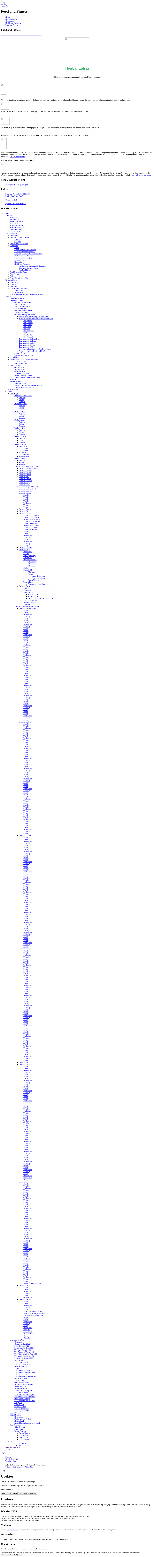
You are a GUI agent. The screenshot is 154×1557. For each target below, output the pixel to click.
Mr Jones (26, 333)
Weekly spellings (29, 556)
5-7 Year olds (19, 369)
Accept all (13, 1493)
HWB (3, 1453)
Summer (22, 402)
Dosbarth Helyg (20, 444)
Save (20, 1555)
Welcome (13, 217)
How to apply (19, 1417)
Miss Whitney (28, 335)
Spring (21, 400)
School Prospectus (16, 225)
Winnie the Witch (20, 1388)
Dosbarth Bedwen (20, 404)
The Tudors (27, 1332)
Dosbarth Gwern (20, 428)
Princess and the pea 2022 (23, 1358)
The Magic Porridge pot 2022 (25, 1356)
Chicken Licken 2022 (22, 1344)
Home (7, 17)
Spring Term (23, 452)
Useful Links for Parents (23, 375)
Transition (27, 604)
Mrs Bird (26, 329)
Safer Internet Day (21, 363)
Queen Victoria (33, 580)
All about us (14, 219)
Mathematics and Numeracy (24, 256)
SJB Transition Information (33, 1316)
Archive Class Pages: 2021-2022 (26, 467)
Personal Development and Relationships (29, 385)
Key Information (11, 19)
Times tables (27, 558)
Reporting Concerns (21, 373)
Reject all (5, 1493)
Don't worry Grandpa (22, 1399)
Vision (16, 248)
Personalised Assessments (23, 355)
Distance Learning (30, 560)
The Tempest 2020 (30, 600)
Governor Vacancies (17, 298)
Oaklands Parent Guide (22, 302)
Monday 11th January (31, 515)
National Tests (28, 1334)
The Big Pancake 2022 (22, 1364)
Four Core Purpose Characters (25, 250)
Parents (17, 240)
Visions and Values (16, 221)
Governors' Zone (16, 229)
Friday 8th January (30, 529)
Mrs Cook (27, 327)
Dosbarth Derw (19, 458)
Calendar (13, 284)
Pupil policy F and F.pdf (14, 196)
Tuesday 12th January (31, 517)
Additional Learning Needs (19, 238)
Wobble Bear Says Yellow (23, 1384)
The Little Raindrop (21, 1393)
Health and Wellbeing (13, 23)
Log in (3, 4)
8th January (32, 566)
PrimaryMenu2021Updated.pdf (16, 185)
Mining (30, 574)
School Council (15, 1413)
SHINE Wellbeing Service (19, 288)
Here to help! (19, 1421)
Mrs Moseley (28, 323)
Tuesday (26, 497)
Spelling (26, 588)
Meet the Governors (17, 227)
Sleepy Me (18, 1403)
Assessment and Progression (24, 252)
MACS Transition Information (34, 1314)
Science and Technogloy (23, 258)
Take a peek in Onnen (27, 345)
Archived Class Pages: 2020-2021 (26, 487)
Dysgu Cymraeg (20, 1431)
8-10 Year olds (19, 371)
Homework (27, 552)
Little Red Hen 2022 (21, 1346)
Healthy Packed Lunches (141, 175)
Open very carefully (21, 1382)
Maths (25, 450)
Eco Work (18, 1445)
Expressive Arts (20, 260)
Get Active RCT (11, 200)
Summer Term (24, 456)
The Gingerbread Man (22, 1411)
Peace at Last (19, 1405)
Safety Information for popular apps (27, 377)
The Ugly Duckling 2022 (23, 1350)
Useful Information (16, 300)
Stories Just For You (17, 1340)
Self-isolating (28, 592)
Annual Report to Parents (19, 244)
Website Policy (10, 1461)
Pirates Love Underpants (23, 1391)
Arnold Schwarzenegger (32, 1283)
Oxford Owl (27, 1176)
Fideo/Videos (23, 1437)
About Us (8, 215)
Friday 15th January (30, 523)
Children (17, 242)
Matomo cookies (12, 1530)
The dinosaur (19, 1380)
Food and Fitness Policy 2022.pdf (17, 194)
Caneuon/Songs (24, 1439)
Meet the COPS (20, 1443)
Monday (26, 495)
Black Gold (27, 570)
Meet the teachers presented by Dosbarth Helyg (36, 319)
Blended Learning (29, 602)
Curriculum (9, 21)
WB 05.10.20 (33, 596)
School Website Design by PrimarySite (19, 1467)
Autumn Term (24, 446)
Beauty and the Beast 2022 (24, 1348)
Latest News (14, 282)
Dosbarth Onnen (20, 412)
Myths (25, 568)
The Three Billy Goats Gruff (24, 1372)
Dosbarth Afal (19, 420)
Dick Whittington (20, 1366)
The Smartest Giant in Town (24, 1401)
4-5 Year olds (19, 367)
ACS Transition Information (33, 1311)
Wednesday (27, 503)
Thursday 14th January (31, 521)
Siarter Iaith (14, 390)
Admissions (14, 236)
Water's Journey (29, 582)
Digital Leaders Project (22, 1419)
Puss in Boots (19, 1368)
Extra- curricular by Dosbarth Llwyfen (32, 351)
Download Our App (12, 1447)
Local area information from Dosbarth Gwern (35, 349)
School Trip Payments (22, 306)
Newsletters (14, 286)
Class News (27, 1178)
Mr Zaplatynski (28, 331)
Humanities (18, 262)
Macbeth (26, 1330)
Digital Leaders (15, 1415)
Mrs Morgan (27, 325)
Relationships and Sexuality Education (32, 266)
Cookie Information (12, 1459)
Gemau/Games (24, 1433)
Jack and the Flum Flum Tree (24, 1397)
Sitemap (8, 1457)
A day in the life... (38, 576)
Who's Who (14, 223)
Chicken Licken (20, 1407)
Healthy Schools (16, 381)
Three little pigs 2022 (22, 1362)
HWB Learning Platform (23, 310)
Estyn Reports (15, 274)
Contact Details (15, 231)
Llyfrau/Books (24, 1435)
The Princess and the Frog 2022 (25, 1354)
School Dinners (19, 304)
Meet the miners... (38, 578)
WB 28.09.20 (33, 594)
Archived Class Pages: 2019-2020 (26, 606)
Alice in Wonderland (21, 1409)
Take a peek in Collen (26, 343)
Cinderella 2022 (20, 1360)
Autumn (22, 398)
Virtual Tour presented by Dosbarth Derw (34, 317)
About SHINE (19, 290)
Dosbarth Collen (25, 473)
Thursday (26, 505)
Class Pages (14, 394)
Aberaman (31, 572)
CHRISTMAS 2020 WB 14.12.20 (40, 598)
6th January (32, 562)
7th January (32, 564)
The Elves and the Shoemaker (25, 1376)
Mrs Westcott (28, 337)
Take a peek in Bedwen (27, 341)
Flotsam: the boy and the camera (39, 584)
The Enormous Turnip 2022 (24, 1352)
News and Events (11, 280)
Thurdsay (26, 1113)
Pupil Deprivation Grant (18, 272)
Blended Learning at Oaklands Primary (24, 359)
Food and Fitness (11, 25)
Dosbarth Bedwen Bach (23, 396)
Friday (25, 507)
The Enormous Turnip (22, 1370)
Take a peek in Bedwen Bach (29, 339)
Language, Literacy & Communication (28, 254)
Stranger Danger (20, 353)
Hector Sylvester (20, 1386)
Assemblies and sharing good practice (27, 1423)
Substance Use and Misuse (28, 268)
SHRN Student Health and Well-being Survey (26, 294)
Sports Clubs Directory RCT (15, 204)
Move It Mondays (20, 361)
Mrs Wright (27, 321)
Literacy (26, 448)
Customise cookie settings (27, 1493)
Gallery (26, 454)
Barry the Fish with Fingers (24, 1395)
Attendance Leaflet (21, 313)
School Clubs (15, 379)
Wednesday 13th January (32, 519)
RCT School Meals (17, 157)
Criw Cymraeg (15, 1425)
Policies (12, 276)
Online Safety (15, 365)
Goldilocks (18, 1342)
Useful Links (14, 357)
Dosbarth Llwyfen (21, 436)
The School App (20, 308)
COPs (12, 1441)
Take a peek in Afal (26, 347)
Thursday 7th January (31, 527)
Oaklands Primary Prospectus (24, 315)
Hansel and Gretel (20, 1378)
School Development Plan (19, 278)
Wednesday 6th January (31, 525)
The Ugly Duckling (21, 1374)
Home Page (5, 6)
